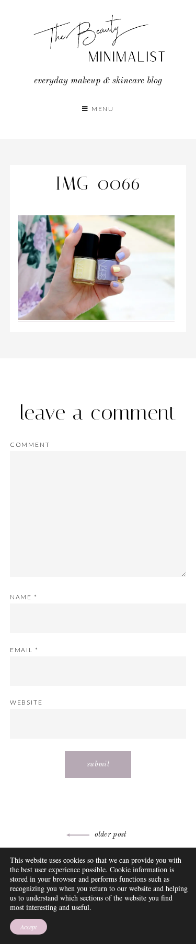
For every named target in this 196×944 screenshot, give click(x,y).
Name (24, 597)
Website (26, 702)
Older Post (110, 834)
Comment (30, 444)
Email (24, 650)
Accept (28, 927)
